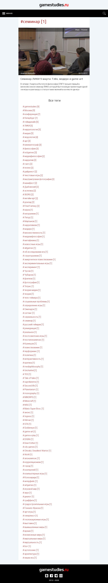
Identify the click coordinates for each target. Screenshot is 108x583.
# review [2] (28, 168)
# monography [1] (31, 393)
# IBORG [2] (28, 194)
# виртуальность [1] (32, 542)
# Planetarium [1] (30, 389)
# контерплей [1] (30, 470)
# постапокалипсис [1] (33, 340)
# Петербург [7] (30, 118)
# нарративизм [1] (31, 225)
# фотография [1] (31, 282)
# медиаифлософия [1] (34, 236)
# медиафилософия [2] (34, 156)
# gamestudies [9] (31, 106)
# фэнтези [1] (29, 278)
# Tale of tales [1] (31, 378)
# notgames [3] (30, 152)
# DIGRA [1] (28, 439)
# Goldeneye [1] (30, 428)
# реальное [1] (30, 332)
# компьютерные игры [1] (35, 473)
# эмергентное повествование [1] (39, 259)
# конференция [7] (31, 114)
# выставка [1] (30, 523)
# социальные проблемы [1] (36, 301)
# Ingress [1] (28, 416)
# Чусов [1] (28, 271)
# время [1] (28, 531)
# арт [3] (26, 141)
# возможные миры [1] (34, 535)
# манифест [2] (30, 183)
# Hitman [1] (28, 420)
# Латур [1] (28, 217)
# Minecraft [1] (29, 401)
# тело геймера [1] (31, 298)
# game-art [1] (29, 431)
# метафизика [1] (31, 240)
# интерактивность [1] (33, 359)
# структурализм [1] (32, 255)
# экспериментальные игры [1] (37, 263)
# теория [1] (28, 294)
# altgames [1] (29, 248)
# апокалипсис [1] (31, 458)
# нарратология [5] (32, 129)
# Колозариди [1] (31, 477)
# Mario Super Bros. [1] (33, 408)
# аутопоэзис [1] (31, 550)
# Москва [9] (29, 110)
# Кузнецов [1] (30, 343)
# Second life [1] (30, 385)
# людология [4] (30, 137)
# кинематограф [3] (32, 145)
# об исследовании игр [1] (35, 252)
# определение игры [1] (34, 305)
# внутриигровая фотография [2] (38, 179)
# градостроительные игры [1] (37, 504)
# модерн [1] (29, 229)
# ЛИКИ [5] (28, 125)
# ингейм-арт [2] (30, 198)
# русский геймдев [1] (33, 324)
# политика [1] (29, 355)
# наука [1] (28, 210)
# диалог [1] (28, 496)
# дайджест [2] (30, 171)
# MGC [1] (27, 405)
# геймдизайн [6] (30, 122)
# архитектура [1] (31, 554)
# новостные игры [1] (33, 244)
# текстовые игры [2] (33, 175)
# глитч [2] (27, 164)
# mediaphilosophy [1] (33, 366)
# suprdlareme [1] (31, 382)
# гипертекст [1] (30, 515)
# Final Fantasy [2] (31, 206)
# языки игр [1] (30, 557)
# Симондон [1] (30, 309)
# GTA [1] (27, 424)
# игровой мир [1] (31, 489)
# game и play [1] (31, 435)
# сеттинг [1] (29, 313)
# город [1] (28, 466)
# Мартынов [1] (30, 221)
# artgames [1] (29, 485)
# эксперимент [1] (31, 267)
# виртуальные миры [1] (34, 538)
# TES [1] (27, 374)
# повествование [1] (32, 347)
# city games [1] (30, 447)
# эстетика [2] (29, 190)
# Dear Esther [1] (30, 443)
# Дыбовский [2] (31, 187)
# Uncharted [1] (30, 370)
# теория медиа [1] (31, 290)
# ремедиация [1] (31, 328)
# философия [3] (30, 148)
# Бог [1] (27, 546)
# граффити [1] (30, 500)
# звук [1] (27, 493)
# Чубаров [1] (29, 275)
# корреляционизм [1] (33, 462)
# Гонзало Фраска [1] (33, 508)
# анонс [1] (28, 412)
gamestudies (54, 4)
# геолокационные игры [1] (36, 519)
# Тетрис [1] (28, 286)
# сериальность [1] (32, 317)
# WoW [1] (27, 454)
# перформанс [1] (31, 351)
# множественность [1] (34, 233)
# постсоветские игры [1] (35, 336)
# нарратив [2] (29, 160)
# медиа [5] (28, 133)
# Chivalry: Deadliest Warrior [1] (37, 450)
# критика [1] (29, 363)
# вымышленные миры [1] (35, 527)
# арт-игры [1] (29, 512)
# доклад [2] (28, 202)
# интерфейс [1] (30, 481)
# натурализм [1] (30, 213)
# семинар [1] (29, 320)
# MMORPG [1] (29, 397)
